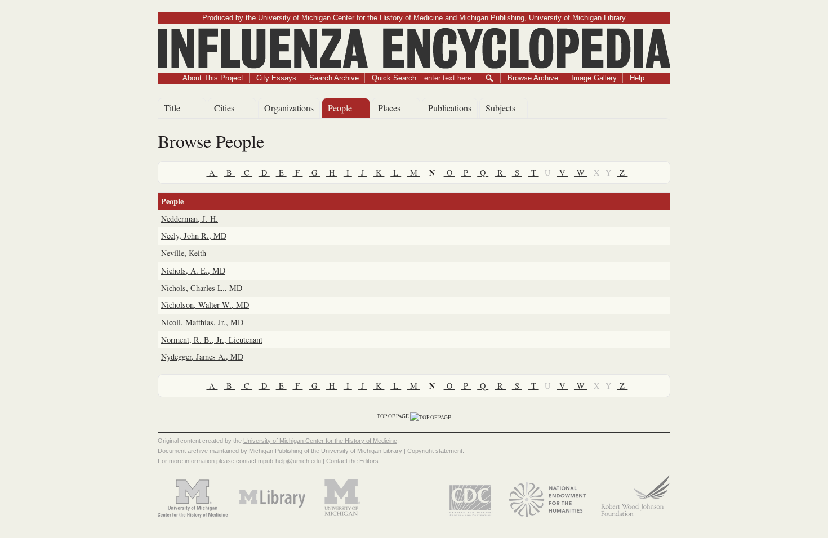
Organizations (289, 108)
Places (389, 108)
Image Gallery (594, 78)
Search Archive (334, 78)
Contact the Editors (352, 461)
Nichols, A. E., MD (193, 270)
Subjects (500, 108)
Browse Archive (533, 78)
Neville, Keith (183, 253)
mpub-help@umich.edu (289, 461)
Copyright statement (434, 450)
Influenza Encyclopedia (414, 34)
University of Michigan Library (361, 450)
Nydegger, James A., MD (202, 356)
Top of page (393, 416)
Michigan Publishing (275, 450)
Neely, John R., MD (193, 235)
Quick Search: (395, 78)
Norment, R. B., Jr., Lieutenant (211, 339)
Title (172, 108)
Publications (449, 108)
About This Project (212, 78)
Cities (224, 108)
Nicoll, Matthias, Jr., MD (202, 322)
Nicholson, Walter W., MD (205, 304)
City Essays (276, 78)
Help (637, 78)
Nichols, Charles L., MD (201, 288)
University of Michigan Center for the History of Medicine (320, 440)
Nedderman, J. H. (189, 218)
